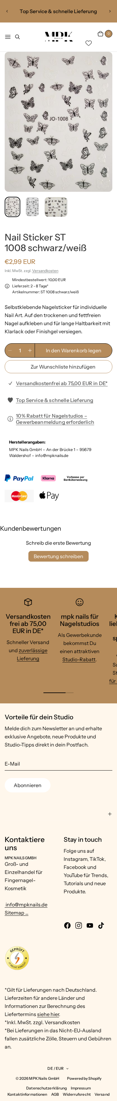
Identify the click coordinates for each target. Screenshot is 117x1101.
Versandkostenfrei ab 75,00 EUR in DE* (62, 383)
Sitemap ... (16, 913)
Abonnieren (27, 785)
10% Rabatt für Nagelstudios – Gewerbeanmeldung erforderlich (55, 419)
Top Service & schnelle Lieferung (54, 400)
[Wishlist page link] (88, 43)
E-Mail (12, 764)
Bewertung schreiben (58, 556)
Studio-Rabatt (78, 659)
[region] (58, 11)
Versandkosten (45, 270)
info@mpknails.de (26, 904)
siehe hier (48, 1014)
